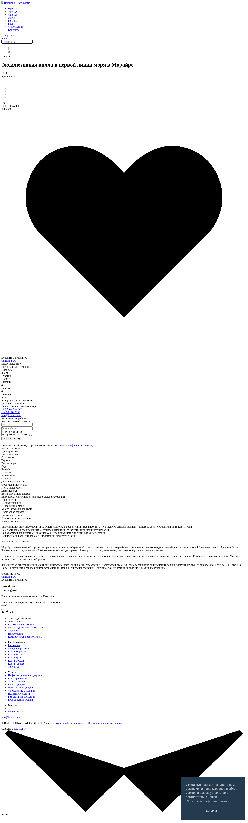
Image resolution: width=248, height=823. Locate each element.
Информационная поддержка (25, 675)
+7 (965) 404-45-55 (11, 409)
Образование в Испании (22, 690)
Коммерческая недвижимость (25, 636)
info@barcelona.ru (11, 415)
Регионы (13, 20)
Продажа (13, 8)
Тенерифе (13, 666)
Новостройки (16, 633)
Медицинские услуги (20, 687)
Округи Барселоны (19, 648)
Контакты (13, 29)
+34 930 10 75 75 (10, 412)
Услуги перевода (17, 681)
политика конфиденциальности (74, 445)
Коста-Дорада (16, 660)
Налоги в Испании (19, 693)
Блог (10, 23)
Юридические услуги (20, 699)
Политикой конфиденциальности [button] (210, 801)
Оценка (12, 14)
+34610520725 (16, 711)
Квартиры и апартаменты (23, 624)
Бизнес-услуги (16, 684)
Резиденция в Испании (21, 696)
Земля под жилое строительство (26, 627)
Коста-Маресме (17, 651)
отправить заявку (11, 438)
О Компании (15, 26)
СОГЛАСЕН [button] (212, 811)
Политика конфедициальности (68, 723)
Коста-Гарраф (16, 663)
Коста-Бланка (16, 654)
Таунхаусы (14, 630)
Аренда (12, 11)
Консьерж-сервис (18, 678)
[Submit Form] (2, 609)
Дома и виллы (16, 621)
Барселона (14, 645)
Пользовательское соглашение (105, 723)
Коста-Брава (15, 657)
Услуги (12, 17)
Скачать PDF (8, 360)
